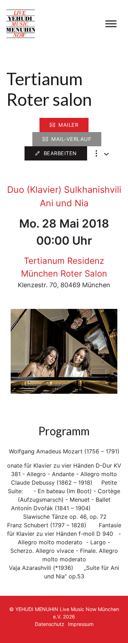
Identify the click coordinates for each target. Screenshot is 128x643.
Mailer (68, 125)
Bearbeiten (60, 153)
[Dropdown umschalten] (106, 154)
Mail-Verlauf (71, 139)
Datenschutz (49, 624)
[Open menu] (111, 24)
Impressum (81, 624)
